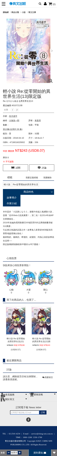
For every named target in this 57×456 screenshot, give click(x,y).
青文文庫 (32, 12)
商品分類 (15, 12)
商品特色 (28, 191)
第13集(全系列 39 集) (13, 129)
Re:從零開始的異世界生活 (25, 184)
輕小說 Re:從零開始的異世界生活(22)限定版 (41, 340)
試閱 (17, 168)
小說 (24, 12)
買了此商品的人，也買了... (21, 299)
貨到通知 (38, 452)
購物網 (6, 12)
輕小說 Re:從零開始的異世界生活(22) (16, 340)
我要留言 (49, 377)
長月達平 (13, 116)
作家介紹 (12, 203)
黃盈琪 (38, 120)
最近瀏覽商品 (14, 360)
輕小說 (7, 184)
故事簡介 (12, 197)
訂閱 (43, 412)
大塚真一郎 (14, 120)
